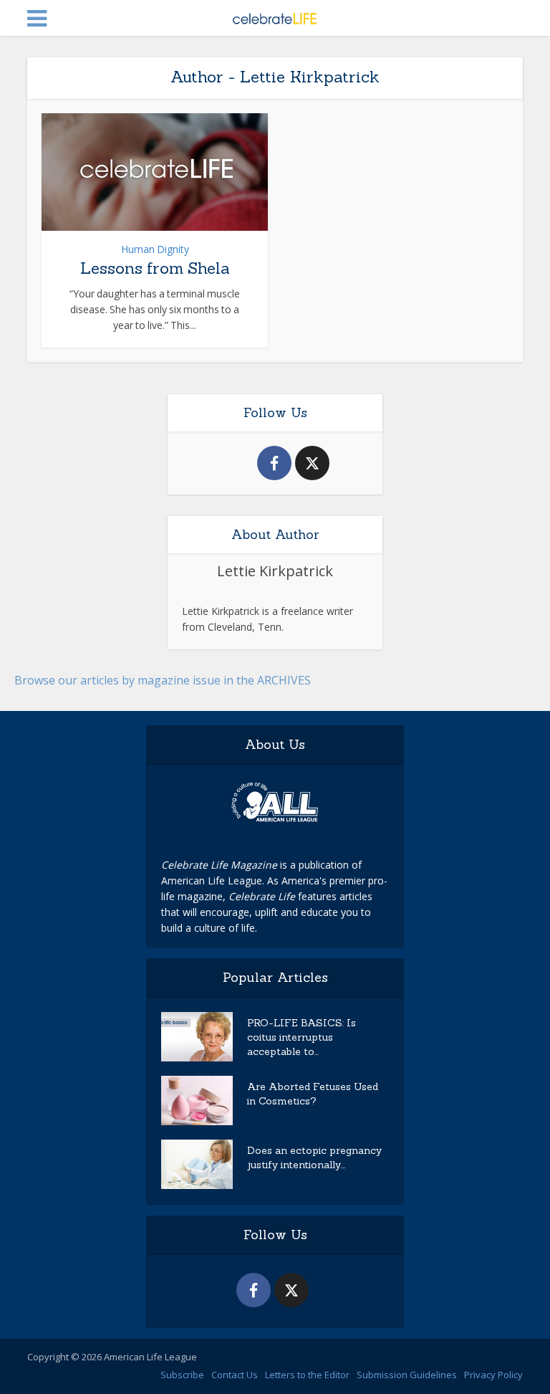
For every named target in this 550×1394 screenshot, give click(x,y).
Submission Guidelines (407, 1374)
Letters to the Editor (307, 1374)
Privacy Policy (493, 1374)
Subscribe (182, 1374)
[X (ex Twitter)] (312, 463)
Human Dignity (155, 249)
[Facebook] (274, 463)
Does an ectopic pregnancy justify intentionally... (314, 1157)
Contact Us (234, 1374)
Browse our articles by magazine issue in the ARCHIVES (162, 680)
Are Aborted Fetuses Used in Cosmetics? (312, 1093)
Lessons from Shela (155, 268)
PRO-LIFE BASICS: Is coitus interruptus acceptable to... (301, 1037)
